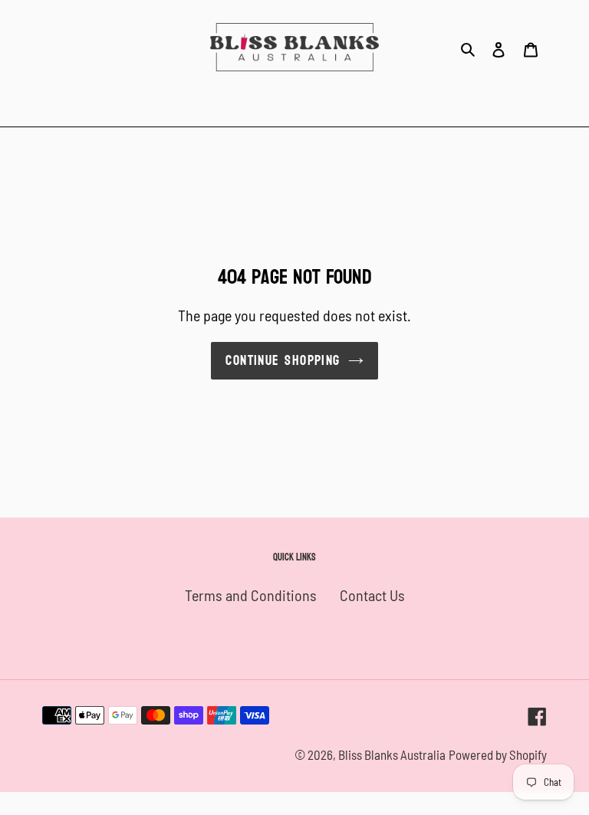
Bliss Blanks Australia (392, 754)
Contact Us (372, 595)
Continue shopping (282, 360)
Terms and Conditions (251, 595)
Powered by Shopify (498, 754)
